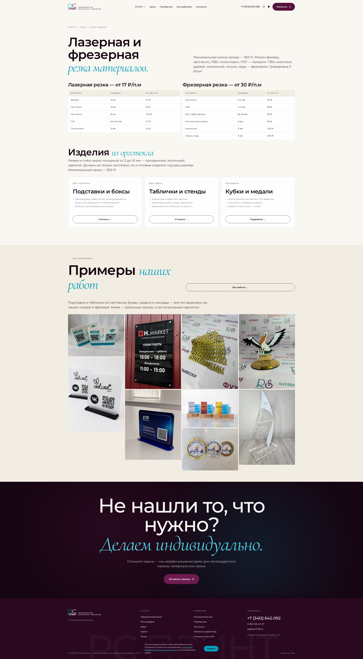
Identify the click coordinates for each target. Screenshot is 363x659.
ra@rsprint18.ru (255, 629)
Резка (144, 636)
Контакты (201, 6)
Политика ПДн (288, 653)
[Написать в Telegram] (263, 7)
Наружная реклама (151, 616)
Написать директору (205, 631)
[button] (96, 335)
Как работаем (184, 6)
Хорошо (211, 648)
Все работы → (240, 287)
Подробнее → (258, 219)
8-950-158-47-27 (255, 624)
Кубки (144, 631)
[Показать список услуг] (144, 6)
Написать (282, 6)
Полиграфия (147, 621)
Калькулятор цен (203, 616)
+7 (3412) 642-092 (250, 6)
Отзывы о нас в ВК (204, 636)
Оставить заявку (179, 579)
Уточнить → (105, 219)
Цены (153, 6)
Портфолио (166, 6)
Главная (72, 27)
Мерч (143, 626)
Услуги (139, 6)
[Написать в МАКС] (269, 7)
